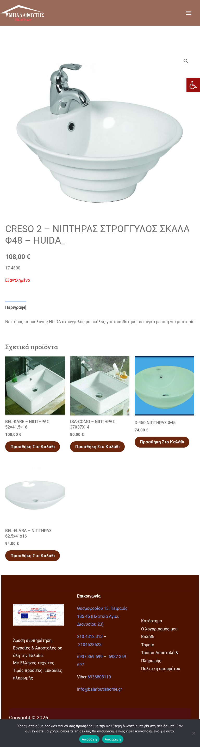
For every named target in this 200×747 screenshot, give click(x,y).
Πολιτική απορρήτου (160, 668)
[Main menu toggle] (188, 13)
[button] (193, 85)
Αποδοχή (89, 739)
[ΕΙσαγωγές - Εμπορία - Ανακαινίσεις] (22, 12)
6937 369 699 (90, 656)
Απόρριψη (113, 739)
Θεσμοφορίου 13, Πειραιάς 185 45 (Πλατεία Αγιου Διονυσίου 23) (102, 616)
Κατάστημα (151, 620)
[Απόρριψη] (193, 733)
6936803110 (99, 676)
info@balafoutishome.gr (99, 689)
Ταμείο (147, 644)
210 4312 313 (90, 636)
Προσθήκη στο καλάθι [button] (32, 447)
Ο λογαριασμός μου (159, 628)
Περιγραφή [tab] (15, 307)
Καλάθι (147, 636)
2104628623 (90, 644)
